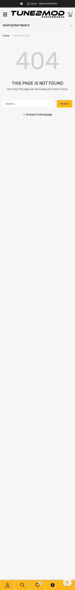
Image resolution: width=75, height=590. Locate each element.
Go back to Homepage (39, 114)
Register (52, 4)
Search (64, 103)
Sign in (42, 4)
